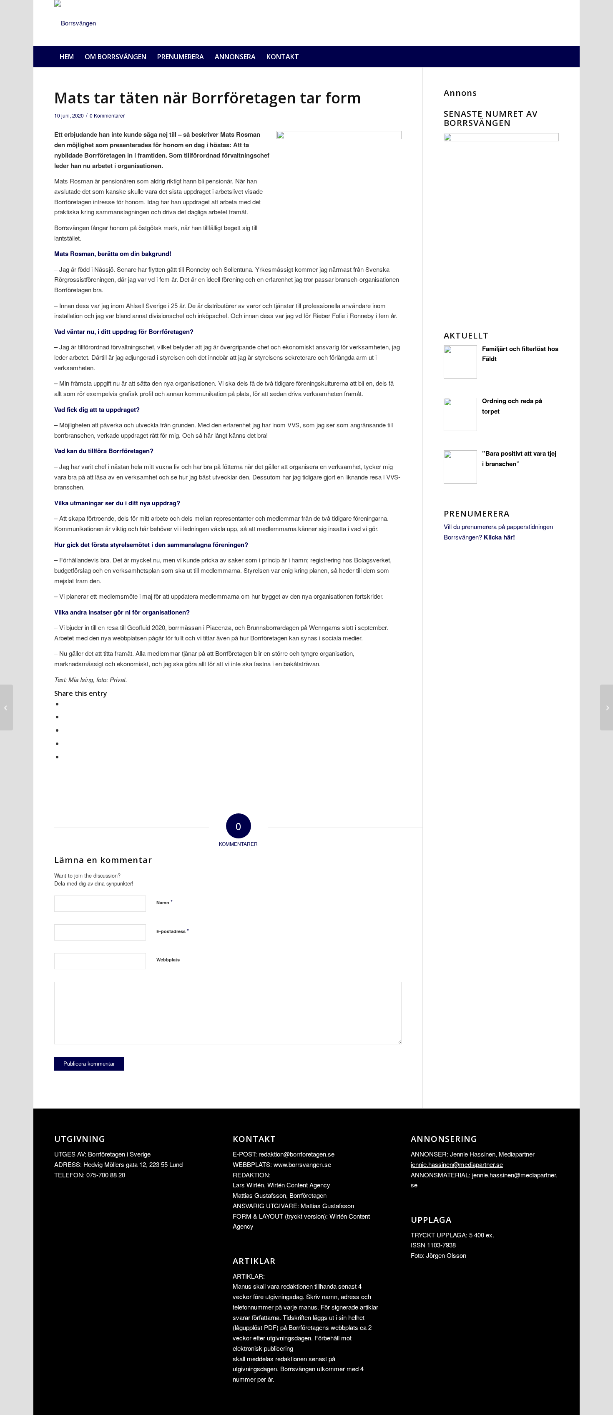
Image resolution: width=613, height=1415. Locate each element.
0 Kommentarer (107, 115)
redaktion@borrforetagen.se (296, 1153)
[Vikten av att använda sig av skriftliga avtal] (6, 707)
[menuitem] (66, 56)
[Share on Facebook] (65, 703)
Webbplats (168, 959)
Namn (164, 902)
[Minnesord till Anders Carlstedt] (606, 707)
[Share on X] (65, 716)
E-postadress (172, 931)
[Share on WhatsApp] (65, 729)
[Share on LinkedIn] (65, 743)
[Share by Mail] (65, 756)
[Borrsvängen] (75, 23)
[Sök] (553, 56)
